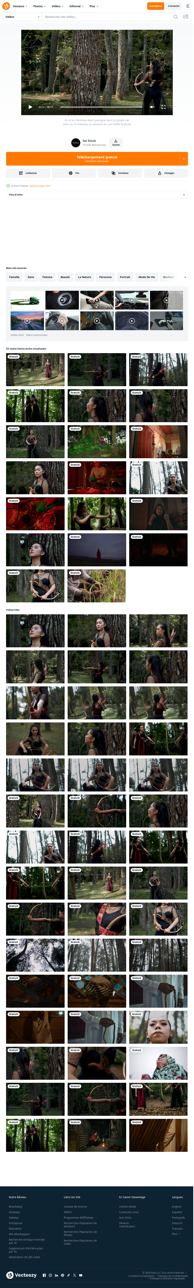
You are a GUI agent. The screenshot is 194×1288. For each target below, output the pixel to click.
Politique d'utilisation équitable (164, 1278)
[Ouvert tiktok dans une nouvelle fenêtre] (68, 1275)
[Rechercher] (173, 16)
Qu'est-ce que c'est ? (40, 185)
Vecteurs (18, 6)
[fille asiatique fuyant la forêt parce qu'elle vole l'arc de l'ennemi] (158, 369)
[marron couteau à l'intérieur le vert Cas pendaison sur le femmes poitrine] (97, 1063)
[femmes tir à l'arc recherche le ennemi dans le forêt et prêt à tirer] (97, 702)
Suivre (114, 144)
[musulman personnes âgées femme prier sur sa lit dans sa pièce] (158, 1063)
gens (31, 277)
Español (175, 1212)
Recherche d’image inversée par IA (21, 1241)
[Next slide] (179, 277)
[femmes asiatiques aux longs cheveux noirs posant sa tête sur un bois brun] (158, 405)
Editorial (75, 6)
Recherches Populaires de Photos (79, 1233)
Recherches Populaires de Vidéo (79, 1242)
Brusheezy (15, 1206)
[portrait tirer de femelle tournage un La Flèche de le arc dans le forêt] (35, 919)
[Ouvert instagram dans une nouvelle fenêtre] (50, 1275)
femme (47, 277)
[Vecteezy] (6, 6)
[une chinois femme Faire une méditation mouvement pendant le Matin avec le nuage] (97, 549)
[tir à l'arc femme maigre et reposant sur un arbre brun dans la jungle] (97, 405)
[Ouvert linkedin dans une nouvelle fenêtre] (56, 1275)
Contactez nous (126, 1212)
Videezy (13, 1217)
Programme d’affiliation (77, 1217)
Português (176, 1217)
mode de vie (146, 277)
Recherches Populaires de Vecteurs (79, 1224)
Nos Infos (123, 1217)
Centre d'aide (125, 1206)
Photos (38, 6)
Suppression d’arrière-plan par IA (25, 1249)
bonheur (168, 277)
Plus (92, 6)
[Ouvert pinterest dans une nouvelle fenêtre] (62, 1275)
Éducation (15, 1228)
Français (175, 1228)
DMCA (66, 1212)
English (174, 1206)
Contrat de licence (74, 1206)
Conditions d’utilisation (139, 1275)
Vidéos (56, 6)
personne (105, 277)
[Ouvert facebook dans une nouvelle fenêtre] (44, 1275)
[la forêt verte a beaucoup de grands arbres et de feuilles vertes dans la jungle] (35, 955)
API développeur (19, 1234)
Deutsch (175, 1223)
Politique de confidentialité (170, 1275)
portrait (125, 277)
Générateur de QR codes (24, 1257)
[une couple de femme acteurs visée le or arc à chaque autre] (158, 1099)
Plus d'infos (16, 194)
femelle (14, 277)
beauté (65, 277)
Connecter (171, 6)
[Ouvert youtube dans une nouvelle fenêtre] (80, 1275)
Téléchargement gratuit (95, 159)
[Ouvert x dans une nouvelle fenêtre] (74, 1275)
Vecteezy (14, 1212)
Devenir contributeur (125, 1224)
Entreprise (15, 1223)
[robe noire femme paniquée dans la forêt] (35, 585)
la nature (84, 277)
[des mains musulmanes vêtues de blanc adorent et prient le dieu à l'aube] (158, 991)
